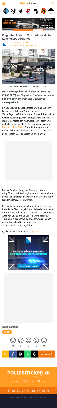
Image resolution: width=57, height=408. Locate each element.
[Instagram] (18, 390)
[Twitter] (13, 390)
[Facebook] (8, 390)
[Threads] (28, 390)
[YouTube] (33, 390)
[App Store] (48, 390)
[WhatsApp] (38, 390)
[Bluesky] (43, 390)
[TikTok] (23, 390)
